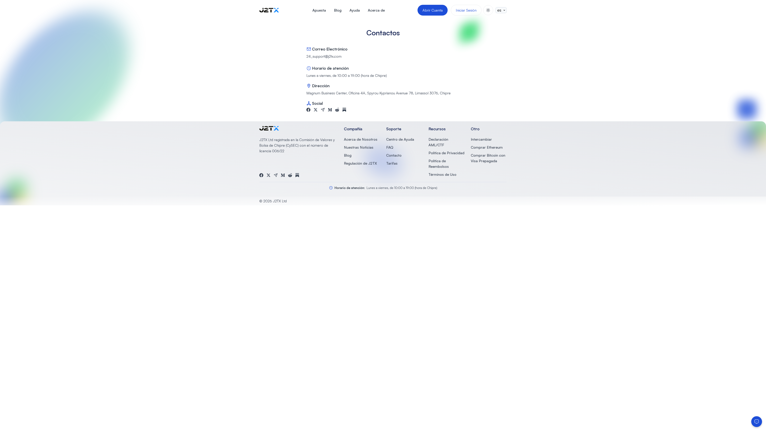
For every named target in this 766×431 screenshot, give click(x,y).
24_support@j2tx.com (324, 56)
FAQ (389, 147)
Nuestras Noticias (358, 147)
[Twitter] (316, 110)
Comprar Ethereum (487, 147)
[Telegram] (323, 110)
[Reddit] (337, 110)
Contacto (394, 155)
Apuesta (319, 10)
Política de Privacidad (446, 153)
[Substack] (344, 110)
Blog (338, 10)
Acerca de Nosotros (360, 139)
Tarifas (392, 163)
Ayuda (354, 10)
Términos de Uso (442, 174)
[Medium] (330, 110)
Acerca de (376, 10)
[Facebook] (308, 110)
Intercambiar (481, 139)
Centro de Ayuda (400, 139)
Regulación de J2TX (360, 163)
